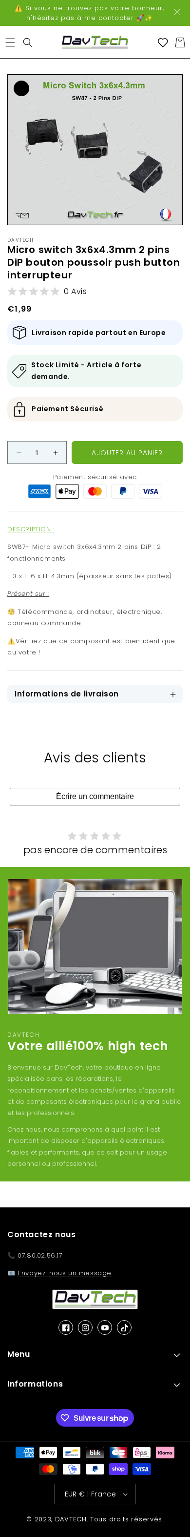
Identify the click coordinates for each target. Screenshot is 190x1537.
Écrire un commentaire (95, 796)
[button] (10, 42)
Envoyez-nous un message (65, 1273)
